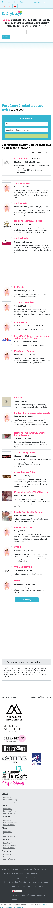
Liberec (5, 839)
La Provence (20, 322)
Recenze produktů (40, 20)
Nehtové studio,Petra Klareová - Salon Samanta (30, 434)
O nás (43, 869)
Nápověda (34, 873)
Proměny (8, 22)
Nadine (18, 581)
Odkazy (23, 886)
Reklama (15, 886)
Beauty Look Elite (23, 527)
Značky (26, 20)
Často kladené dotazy (20, 873)
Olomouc (6, 851)
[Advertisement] (26, 72)
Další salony (26, 600)
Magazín (11, 25)
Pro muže (19, 22)
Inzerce (37, 25)
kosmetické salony (10, 799)
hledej (26, 136)
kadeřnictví (7, 797)
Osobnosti (16, 20)
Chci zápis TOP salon (42, 152)
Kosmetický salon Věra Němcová (31, 492)
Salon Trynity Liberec (25, 452)
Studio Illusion (21, 238)
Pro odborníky (17, 869)
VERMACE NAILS (23, 567)
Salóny (6, 20)
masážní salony (9, 802)
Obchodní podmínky (19, 882)
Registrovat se (34, 2)
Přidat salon (8, 2)
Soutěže (29, 22)
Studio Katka (20, 203)
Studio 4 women (22, 183)
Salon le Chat (21, 158)
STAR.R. (18, 547)
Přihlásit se (21, 2)
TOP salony (22, 25)
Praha (5, 794)
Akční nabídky (41, 22)
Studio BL (19, 397)
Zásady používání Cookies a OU (24, 878)
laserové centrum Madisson (28, 221)
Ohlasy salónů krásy (32, 869)
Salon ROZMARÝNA (24, 302)
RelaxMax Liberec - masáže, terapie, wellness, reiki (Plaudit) (32, 337)
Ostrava (6, 816)
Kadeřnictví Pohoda (24, 351)
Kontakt (41, 886)
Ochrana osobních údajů (38, 882)
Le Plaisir (19, 287)
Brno (4, 805)
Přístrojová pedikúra (24, 472)
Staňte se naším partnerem (41, 697)
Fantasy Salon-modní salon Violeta (32, 413)
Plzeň (4, 828)
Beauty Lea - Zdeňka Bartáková (30, 512)
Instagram (32, 886)
